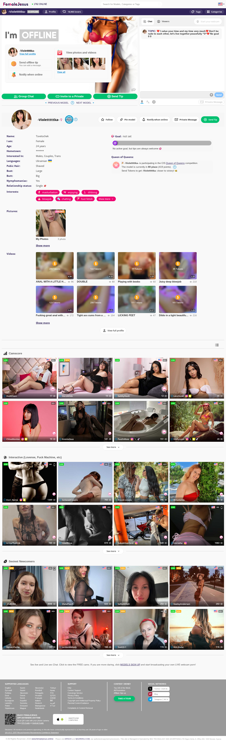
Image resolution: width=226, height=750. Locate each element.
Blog (156, 694)
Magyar (23, 708)
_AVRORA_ (11, 603)
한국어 (53, 695)
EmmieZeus (68, 438)
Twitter (160, 689)
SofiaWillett (124, 603)
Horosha (178, 543)
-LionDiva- (67, 543)
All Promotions (119, 690)
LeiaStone (179, 395)
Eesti (7, 695)
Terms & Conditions (75, 698)
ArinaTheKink (13, 543)
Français (38, 698)
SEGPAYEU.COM (82, 739)
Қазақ (52, 690)
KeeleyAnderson (182, 603)
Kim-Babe (178, 646)
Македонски (40, 706)
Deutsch (38, 703)
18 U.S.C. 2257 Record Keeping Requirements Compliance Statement (32, 732)
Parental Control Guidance (78, 703)
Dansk (22, 695)
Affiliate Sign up (120, 693)
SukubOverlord (125, 543)
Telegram (161, 699)
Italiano (38, 701)
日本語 (53, 698)
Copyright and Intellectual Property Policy (84, 701)
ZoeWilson (11, 395)
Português (39, 693)
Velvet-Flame (13, 646)
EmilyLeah (179, 438)
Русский (8, 690)
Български (9, 701)
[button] (71, 12)
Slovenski (24, 693)
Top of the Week (122, 688)
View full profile (28, 54)
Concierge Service (75, 693)
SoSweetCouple (70, 499)
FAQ (69, 688)
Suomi (22, 688)
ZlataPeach (67, 603)
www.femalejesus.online (42, 739)
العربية (52, 703)
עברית (52, 706)
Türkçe (53, 688)
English (8, 688)
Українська (9, 708)
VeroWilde (67, 395)
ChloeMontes (13, 438)
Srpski (22, 690)
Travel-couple (125, 499)
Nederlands (39, 708)
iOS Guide (26, 723)
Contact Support (74, 690)
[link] (57, 102)
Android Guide (38, 723)
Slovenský (39, 688)
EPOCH (68, 739)
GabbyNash (124, 395)
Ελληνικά (23, 706)
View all (61, 72)
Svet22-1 (122, 646)
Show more (43, 245)
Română (38, 690)
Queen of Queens (175, 163)
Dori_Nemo (12, 499)
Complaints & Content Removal (80, 708)
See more (111, 447)
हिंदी (51, 701)
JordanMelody (69, 646)
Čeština (8, 693)
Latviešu (8, 703)
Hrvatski (38, 695)
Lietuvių (8, 698)
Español (23, 701)
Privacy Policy (73, 695)
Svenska (23, 703)
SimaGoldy (179, 499)
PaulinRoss (123, 438)
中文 (52, 693)
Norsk (22, 698)
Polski (7, 706)
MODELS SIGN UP (130, 664)
